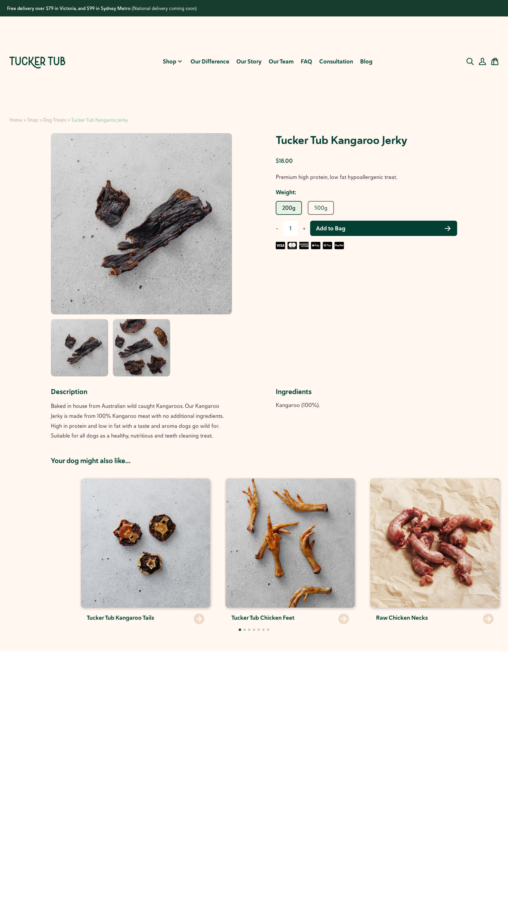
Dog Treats (54, 120)
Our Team (281, 61)
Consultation (336, 61)
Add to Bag (330, 228)
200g (288, 208)
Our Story (249, 61)
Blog (366, 61)
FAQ (306, 61)
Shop (169, 61)
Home (15, 120)
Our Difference (209, 61)
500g (320, 208)
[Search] (470, 61)
